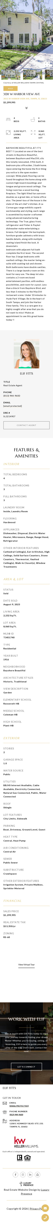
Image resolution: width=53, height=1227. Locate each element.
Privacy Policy (38, 1208)
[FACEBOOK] (15, 1174)
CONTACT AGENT (26, 425)
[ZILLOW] (37, 1174)
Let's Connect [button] (26, 1067)
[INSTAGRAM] (23, 1174)
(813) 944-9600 (11, 395)
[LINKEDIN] (30, 1174)
